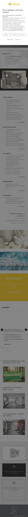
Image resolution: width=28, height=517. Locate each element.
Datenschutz (10, 39)
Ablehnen (6, 34)
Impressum (17, 39)
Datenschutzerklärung (18, 28)
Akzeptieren (22, 34)
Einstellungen (14, 34)
